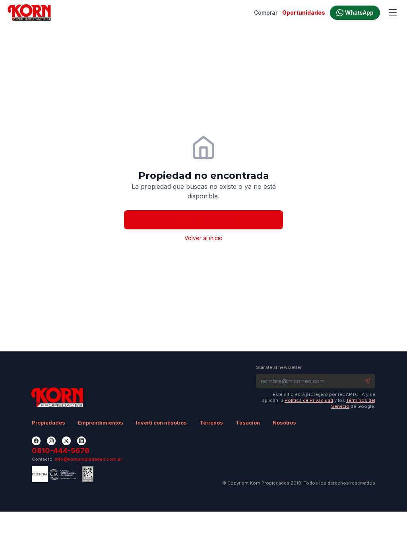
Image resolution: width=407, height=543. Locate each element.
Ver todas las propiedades (203, 220)
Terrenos (211, 422)
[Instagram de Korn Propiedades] (51, 440)
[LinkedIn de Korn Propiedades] (81, 440)
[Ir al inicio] (29, 13)
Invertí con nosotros (161, 422)
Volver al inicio (203, 238)
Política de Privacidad (309, 400)
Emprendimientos (100, 422)
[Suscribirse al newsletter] (367, 381)
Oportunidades (303, 12)
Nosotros (284, 422)
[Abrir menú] (393, 13)
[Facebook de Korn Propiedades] (36, 440)
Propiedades (48, 422)
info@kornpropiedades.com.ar (88, 459)
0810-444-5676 (60, 450)
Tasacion (248, 422)
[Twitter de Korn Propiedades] (66, 440)
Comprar (265, 12)
